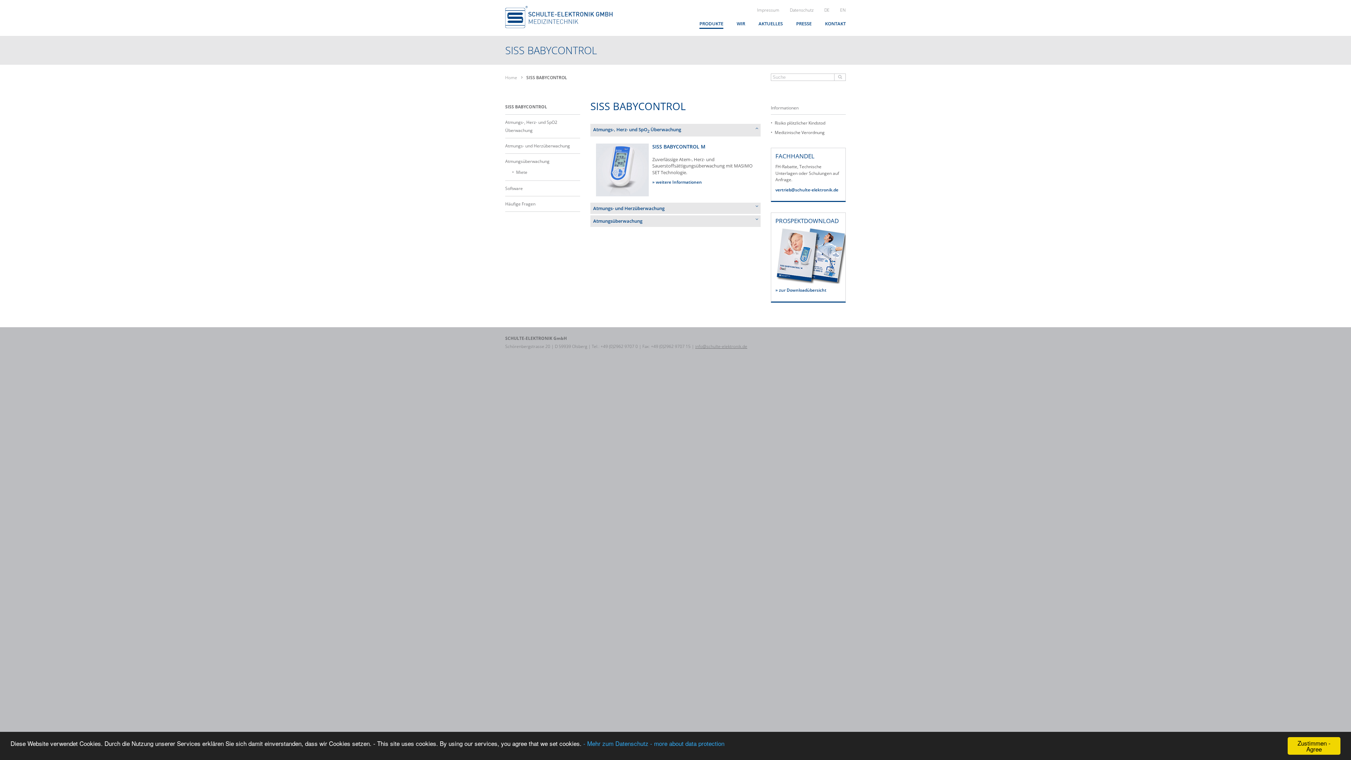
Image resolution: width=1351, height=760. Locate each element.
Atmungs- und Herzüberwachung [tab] (629, 208)
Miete (521, 172)
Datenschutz (802, 10)
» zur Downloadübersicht (800, 290)
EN (843, 10)
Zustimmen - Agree (1314, 746)
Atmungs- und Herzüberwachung (537, 145)
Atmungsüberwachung (527, 161)
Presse (804, 23)
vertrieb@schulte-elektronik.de (806, 189)
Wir (741, 23)
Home (511, 77)
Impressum (768, 10)
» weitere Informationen (677, 182)
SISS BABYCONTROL (526, 106)
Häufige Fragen (520, 204)
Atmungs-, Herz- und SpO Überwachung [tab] (637, 130)
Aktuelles (771, 23)
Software (514, 188)
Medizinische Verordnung (800, 132)
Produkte (711, 23)
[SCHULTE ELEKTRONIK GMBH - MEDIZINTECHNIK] (559, 17)
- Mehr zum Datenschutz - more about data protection (653, 743)
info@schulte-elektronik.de (721, 346)
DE (827, 10)
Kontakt (835, 23)
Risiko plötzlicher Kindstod (800, 123)
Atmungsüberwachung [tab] (617, 221)
